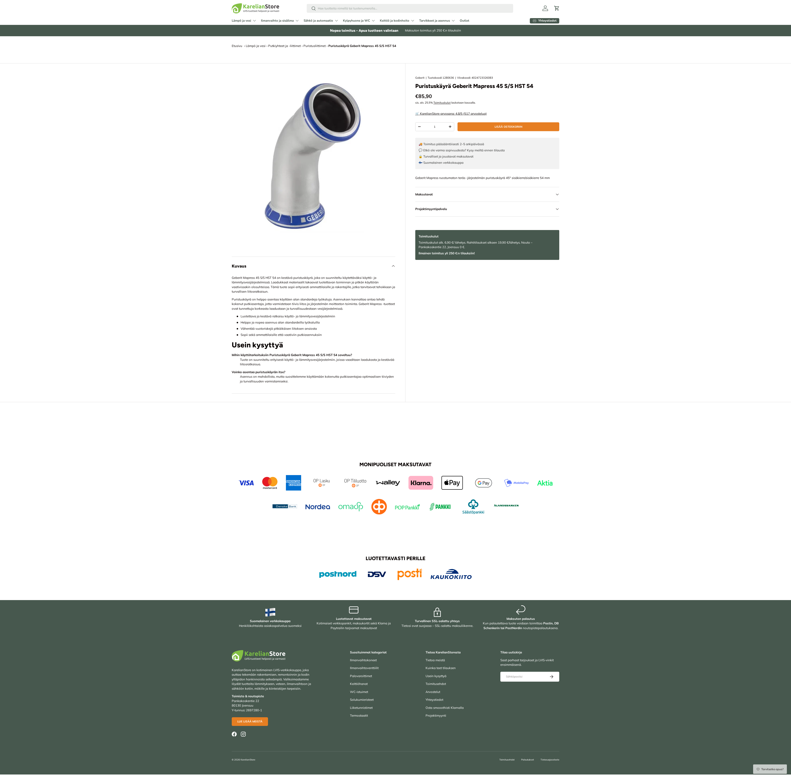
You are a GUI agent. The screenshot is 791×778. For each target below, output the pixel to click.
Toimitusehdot (436, 684)
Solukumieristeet (362, 700)
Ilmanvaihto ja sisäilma (277, 21)
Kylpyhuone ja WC (356, 21)
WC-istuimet (359, 692)
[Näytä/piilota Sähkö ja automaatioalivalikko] (336, 20)
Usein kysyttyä (436, 676)
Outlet (464, 21)
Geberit (420, 77)
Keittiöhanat (359, 684)
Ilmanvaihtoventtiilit (364, 668)
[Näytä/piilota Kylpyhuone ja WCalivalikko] (373, 20)
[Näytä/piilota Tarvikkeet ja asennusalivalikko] (453, 20)
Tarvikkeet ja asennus (434, 21)
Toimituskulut (442, 102)
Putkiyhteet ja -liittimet (284, 46)
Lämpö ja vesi (241, 21)
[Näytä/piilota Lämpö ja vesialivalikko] (254, 20)
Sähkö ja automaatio (318, 21)
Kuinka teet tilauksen (441, 668)
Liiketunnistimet (361, 708)
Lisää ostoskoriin (508, 126)
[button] (556, 8)
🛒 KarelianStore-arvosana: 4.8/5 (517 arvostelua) (451, 114)
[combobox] (410, 8)
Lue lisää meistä (249, 721)
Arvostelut (433, 692)
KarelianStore (248, 759)
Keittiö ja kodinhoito (394, 21)
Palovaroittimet (361, 676)
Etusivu (237, 46)
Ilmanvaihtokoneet (363, 660)
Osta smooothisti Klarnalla (445, 708)
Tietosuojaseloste (550, 759)
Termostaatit (359, 715)
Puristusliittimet (314, 46)
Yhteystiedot (434, 700)
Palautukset (527, 759)
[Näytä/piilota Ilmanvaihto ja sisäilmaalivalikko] (297, 20)
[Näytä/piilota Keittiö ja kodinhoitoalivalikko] (412, 20)
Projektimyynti (436, 715)
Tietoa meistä (435, 660)
